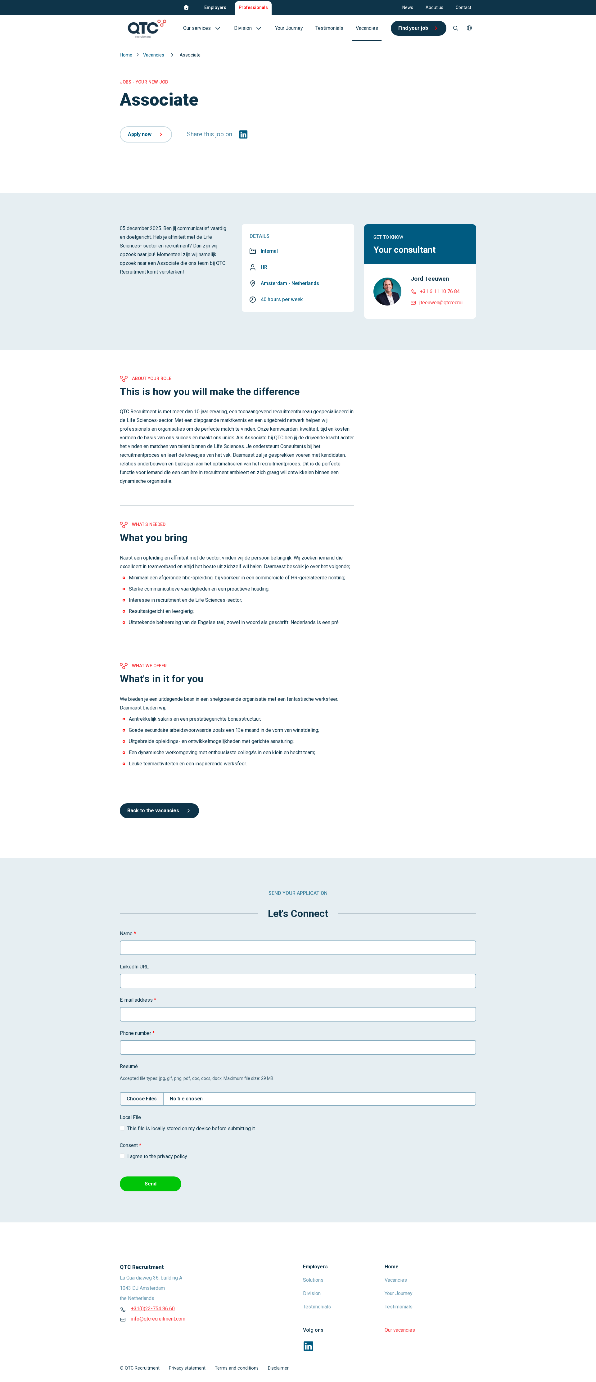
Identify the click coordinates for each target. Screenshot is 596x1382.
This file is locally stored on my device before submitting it (191, 1128)
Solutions (313, 1280)
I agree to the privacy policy (157, 1156)
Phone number (137, 1033)
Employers (215, 7)
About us (434, 7)
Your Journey (399, 1293)
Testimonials (317, 1307)
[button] (469, 28)
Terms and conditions (237, 1368)
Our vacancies (400, 1330)
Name (128, 933)
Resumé (129, 1066)
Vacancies (154, 55)
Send (150, 1184)
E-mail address (138, 1000)
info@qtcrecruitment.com (158, 1319)
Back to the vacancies (153, 810)
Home (126, 55)
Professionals (253, 7)
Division (312, 1293)
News (407, 7)
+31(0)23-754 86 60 (153, 1309)
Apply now (139, 134)
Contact (463, 7)
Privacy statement (187, 1368)
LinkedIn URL (134, 967)
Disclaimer (278, 1368)
